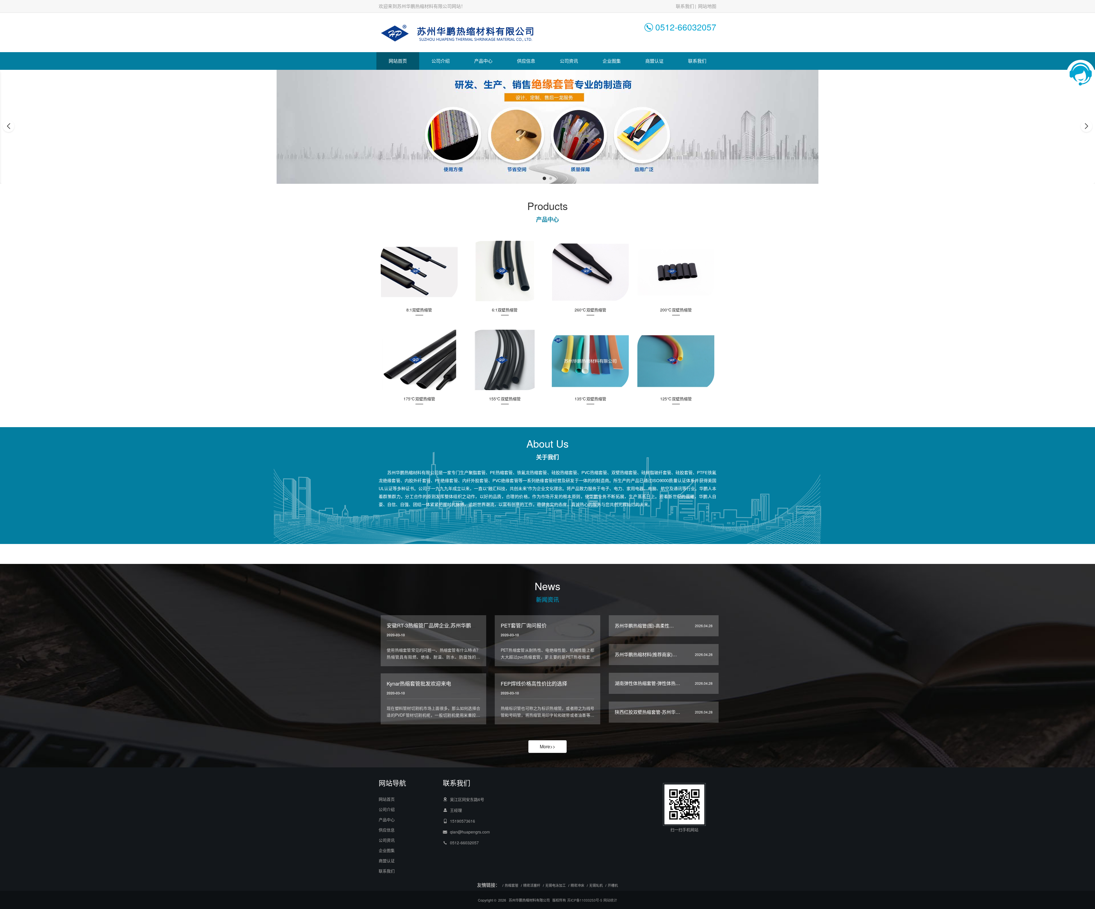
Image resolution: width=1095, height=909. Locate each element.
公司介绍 (440, 61)
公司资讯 (569, 61)
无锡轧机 (596, 885)
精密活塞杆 (531, 885)
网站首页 (398, 61)
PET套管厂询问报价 (524, 625)
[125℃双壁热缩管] (675, 360)
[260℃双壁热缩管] (590, 271)
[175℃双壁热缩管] (419, 360)
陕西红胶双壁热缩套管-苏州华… (647, 712)
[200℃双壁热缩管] (675, 271)
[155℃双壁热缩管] (504, 360)
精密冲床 (577, 885)
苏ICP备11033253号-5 (584, 900)
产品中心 (483, 61)
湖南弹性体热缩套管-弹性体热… (647, 683)
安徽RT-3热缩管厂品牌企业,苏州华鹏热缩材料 (439, 625)
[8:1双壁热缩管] (419, 271)
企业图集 (612, 61)
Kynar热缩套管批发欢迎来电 (419, 683)
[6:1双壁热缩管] (504, 271)
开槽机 (613, 885)
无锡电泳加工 (555, 885)
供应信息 (526, 61)
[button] (544, 178)
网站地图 (707, 6)
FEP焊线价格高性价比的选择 (534, 683)
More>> (547, 746)
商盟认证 (654, 61)
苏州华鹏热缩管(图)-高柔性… (644, 625)
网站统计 (610, 900)
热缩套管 (511, 885)
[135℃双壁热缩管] (590, 360)
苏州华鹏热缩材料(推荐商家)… (646, 654)
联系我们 (685, 6)
